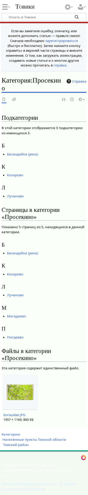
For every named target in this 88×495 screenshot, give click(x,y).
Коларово (15, 175)
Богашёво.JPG (14, 415)
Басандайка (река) (22, 154)
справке (59, 65)
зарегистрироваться (61, 41)
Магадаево (16, 316)
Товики (25, 6)
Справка (79, 81)
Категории (10, 434)
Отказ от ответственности (23, 489)
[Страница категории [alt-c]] (4, 99)
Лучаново (15, 196)
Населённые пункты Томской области (34, 439)
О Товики (67, 484)
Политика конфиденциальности (29, 484)
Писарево (15, 337)
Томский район (16, 444)
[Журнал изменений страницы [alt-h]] (72, 99)
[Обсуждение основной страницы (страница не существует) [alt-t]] (14, 99)
